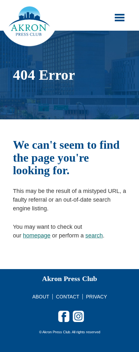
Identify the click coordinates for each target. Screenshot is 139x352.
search (94, 235)
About (40, 296)
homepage (36, 235)
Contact (67, 296)
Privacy (96, 296)
